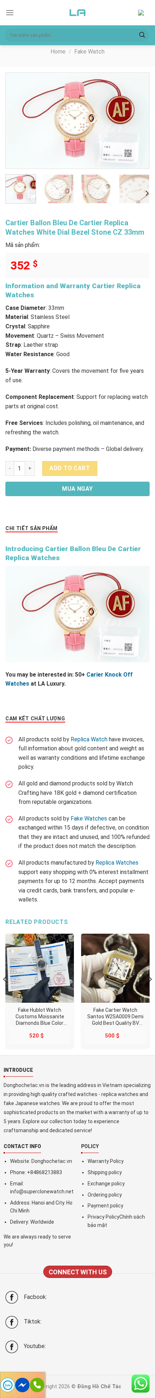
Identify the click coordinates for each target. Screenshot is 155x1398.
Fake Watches (89, 818)
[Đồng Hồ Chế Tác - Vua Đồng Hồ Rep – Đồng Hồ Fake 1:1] (77, 12)
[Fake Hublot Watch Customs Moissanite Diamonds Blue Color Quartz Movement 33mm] (39, 968)
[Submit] (142, 35)
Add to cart (69, 468)
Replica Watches (117, 862)
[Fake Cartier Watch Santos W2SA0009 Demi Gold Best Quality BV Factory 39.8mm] (115, 968)
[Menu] (9, 12)
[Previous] (17, 120)
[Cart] (144, 13)
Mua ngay (77, 488)
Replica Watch (89, 739)
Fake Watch (89, 51)
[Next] (137, 120)
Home (58, 51)
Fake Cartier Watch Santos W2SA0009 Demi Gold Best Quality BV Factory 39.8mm (115, 1016)
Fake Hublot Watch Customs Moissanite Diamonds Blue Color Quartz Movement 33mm (39, 1016)
